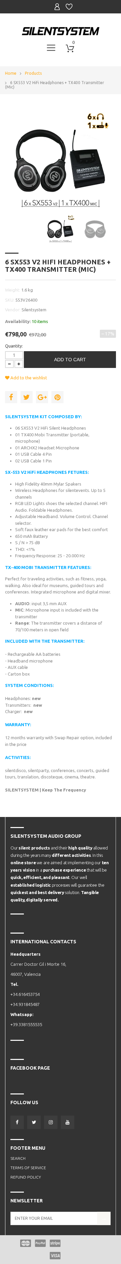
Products (33, 73)
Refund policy (25, 1177)
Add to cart (70, 359)
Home (10, 73)
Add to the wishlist (28, 377)
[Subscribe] (104, 1218)
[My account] (57, 6)
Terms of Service (28, 1167)
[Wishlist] (69, 6)
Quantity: (14, 346)
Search (18, 1158)
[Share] (11, 397)
